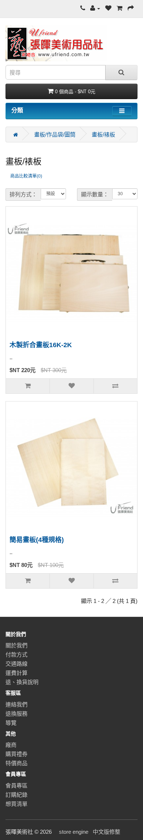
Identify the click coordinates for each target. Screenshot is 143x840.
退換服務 (16, 713)
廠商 (11, 745)
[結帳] (131, 8)
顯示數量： (95, 194)
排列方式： (23, 194)
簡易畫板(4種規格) (37, 539)
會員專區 (16, 785)
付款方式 (16, 654)
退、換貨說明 (22, 682)
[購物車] (119, 8)
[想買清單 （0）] (108, 8)
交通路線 (16, 664)
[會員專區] (95, 8)
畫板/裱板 (103, 134)
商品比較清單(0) (26, 176)
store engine (73, 832)
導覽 (11, 723)
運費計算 (16, 673)
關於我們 (16, 645)
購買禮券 (16, 754)
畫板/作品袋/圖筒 (55, 134)
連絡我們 (16, 704)
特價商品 (16, 763)
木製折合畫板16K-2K (41, 345)
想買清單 (16, 804)
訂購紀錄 (16, 795)
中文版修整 (106, 832)
